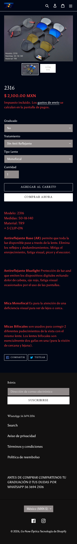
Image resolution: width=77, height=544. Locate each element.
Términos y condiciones (25, 446)
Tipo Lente (11, 151)
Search (12, 425)
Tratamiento (12, 136)
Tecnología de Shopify (53, 531)
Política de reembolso (23, 457)
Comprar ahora (38, 197)
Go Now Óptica (30, 531)
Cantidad (10, 167)
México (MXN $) (37, 509)
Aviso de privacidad (21, 436)
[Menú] (71, 5)
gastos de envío (48, 102)
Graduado (10, 121)
